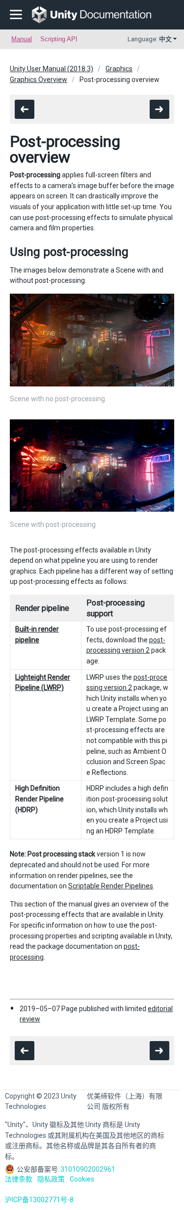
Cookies (82, 1179)
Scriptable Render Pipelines (110, 886)
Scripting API (59, 39)
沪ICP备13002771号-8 (39, 1200)
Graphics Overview (38, 79)
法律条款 (18, 1179)
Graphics (118, 69)
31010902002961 (87, 1169)
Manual (21, 39)
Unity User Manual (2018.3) (51, 69)
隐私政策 (51, 1179)
